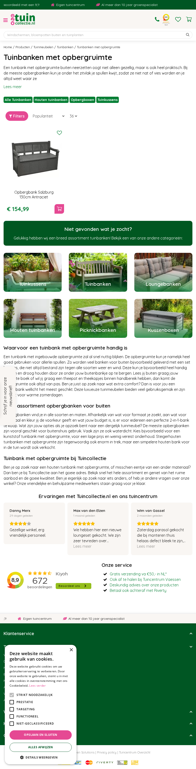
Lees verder (37, 686)
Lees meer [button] (82, 546)
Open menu (5, 20)
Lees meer (13, 86)
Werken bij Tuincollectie (22, 693)
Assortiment (13, 687)
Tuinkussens (108, 100)
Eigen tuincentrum (62, 5)
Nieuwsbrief (13, 668)
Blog (7, 674)
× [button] (71, 650)
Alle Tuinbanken (18, 100)
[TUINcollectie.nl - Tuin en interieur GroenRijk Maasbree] (23, 19)
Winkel (9, 655)
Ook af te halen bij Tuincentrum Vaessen (145, 579)
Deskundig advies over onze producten (144, 585)
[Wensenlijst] (178, 19)
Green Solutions (83, 752)
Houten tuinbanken (51, 100)
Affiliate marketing (18, 700)
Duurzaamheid (15, 661)
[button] (41, 757)
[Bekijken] (188, 19)
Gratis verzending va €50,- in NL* (138, 574)
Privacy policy (106, 752)
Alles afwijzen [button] (40, 747)
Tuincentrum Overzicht (134, 752)
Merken (9, 681)
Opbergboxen (82, 100)
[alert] (40, 704)
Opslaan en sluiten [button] (40, 735)
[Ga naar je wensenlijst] (178, 19)
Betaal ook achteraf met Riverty (138, 590)
